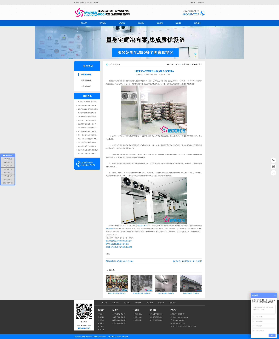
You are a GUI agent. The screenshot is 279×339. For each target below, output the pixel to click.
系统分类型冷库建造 (118, 323)
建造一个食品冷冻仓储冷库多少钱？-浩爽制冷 (92, 135)
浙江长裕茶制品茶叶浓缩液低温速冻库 (119, 241)
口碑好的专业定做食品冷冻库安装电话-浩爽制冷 (93, 116)
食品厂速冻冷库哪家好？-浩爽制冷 (88, 139)
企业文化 (101, 323)
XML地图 (125, 336)
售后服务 (101, 326)
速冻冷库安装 (142, 225)
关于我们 (103, 23)
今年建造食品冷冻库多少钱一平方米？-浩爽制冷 (93, 142)
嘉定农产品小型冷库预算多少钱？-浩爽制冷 (187, 261)
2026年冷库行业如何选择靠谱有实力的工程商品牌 (93, 102)
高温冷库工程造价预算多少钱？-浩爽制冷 (120, 261)
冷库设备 (178, 23)
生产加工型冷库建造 (118, 314)
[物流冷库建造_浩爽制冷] (191, 283)
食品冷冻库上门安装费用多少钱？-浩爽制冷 (91, 127)
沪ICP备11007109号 (114, 336)
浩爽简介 (101, 314)
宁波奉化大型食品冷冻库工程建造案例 (119, 247)
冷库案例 (160, 23)
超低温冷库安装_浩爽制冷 (141, 293)
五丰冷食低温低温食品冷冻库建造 (117, 244)
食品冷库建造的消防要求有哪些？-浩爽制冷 (91, 113)
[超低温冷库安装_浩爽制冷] (141, 283)
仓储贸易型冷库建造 (118, 317)
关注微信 (201, 2)
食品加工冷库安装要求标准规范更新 (89, 105)
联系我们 (193, 2)
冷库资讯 (141, 23)
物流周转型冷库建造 (118, 320)
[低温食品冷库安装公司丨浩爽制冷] (102, 12)
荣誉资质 (101, 329)
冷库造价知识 (86, 80)
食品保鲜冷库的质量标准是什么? (88, 150)
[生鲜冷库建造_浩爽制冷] (166, 283)
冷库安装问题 (86, 86)
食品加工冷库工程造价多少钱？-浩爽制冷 (91, 124)
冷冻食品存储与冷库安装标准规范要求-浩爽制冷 (93, 131)
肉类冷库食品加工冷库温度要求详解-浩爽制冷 (92, 146)
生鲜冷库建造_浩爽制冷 (166, 293)
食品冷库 (122, 23)
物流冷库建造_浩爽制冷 (191, 293)
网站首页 (84, 23)
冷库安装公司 (110, 228)
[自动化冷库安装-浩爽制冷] (117, 283)
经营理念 (101, 320)
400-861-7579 (273, 160)
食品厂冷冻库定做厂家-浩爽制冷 (88, 109)
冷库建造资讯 (86, 74)
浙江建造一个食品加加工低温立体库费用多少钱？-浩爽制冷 (96, 120)
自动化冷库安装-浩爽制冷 (117, 293)
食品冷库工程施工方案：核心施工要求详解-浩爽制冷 (94, 153)
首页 (177, 64)
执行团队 (101, 317)
